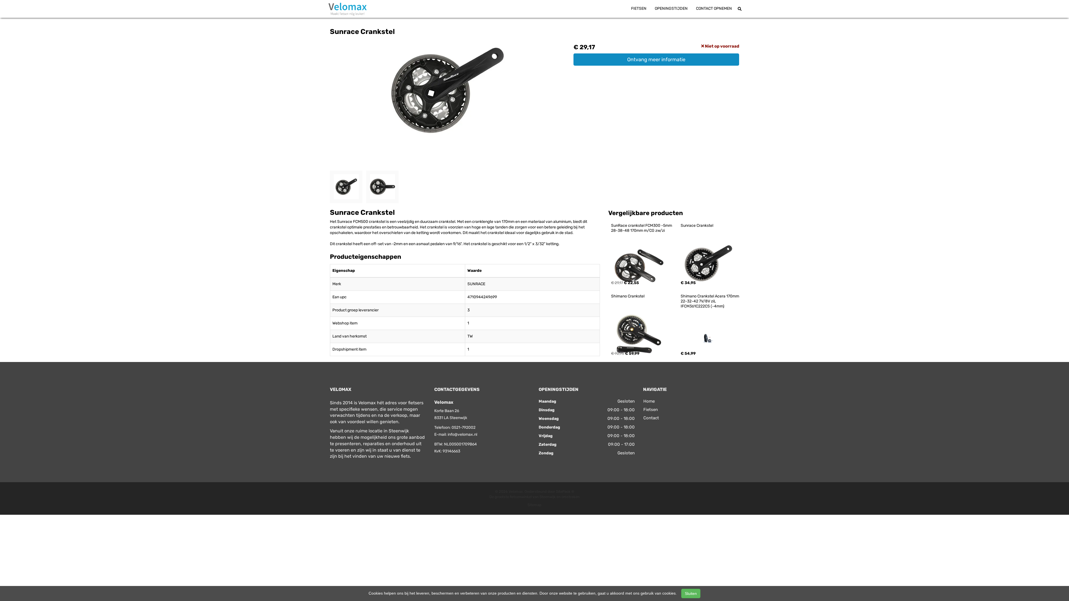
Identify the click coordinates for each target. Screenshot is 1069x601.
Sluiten (691, 593)
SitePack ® (565, 491)
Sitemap (534, 505)
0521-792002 (463, 427)
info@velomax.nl (462, 434)
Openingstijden (671, 8)
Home (649, 401)
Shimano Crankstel (627, 296)
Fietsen (638, 8)
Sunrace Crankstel (697, 225)
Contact (651, 417)
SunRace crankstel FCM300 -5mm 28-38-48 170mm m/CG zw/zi (642, 228)
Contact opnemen (714, 8)
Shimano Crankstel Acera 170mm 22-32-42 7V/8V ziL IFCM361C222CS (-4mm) (710, 301)
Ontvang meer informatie (656, 59)
